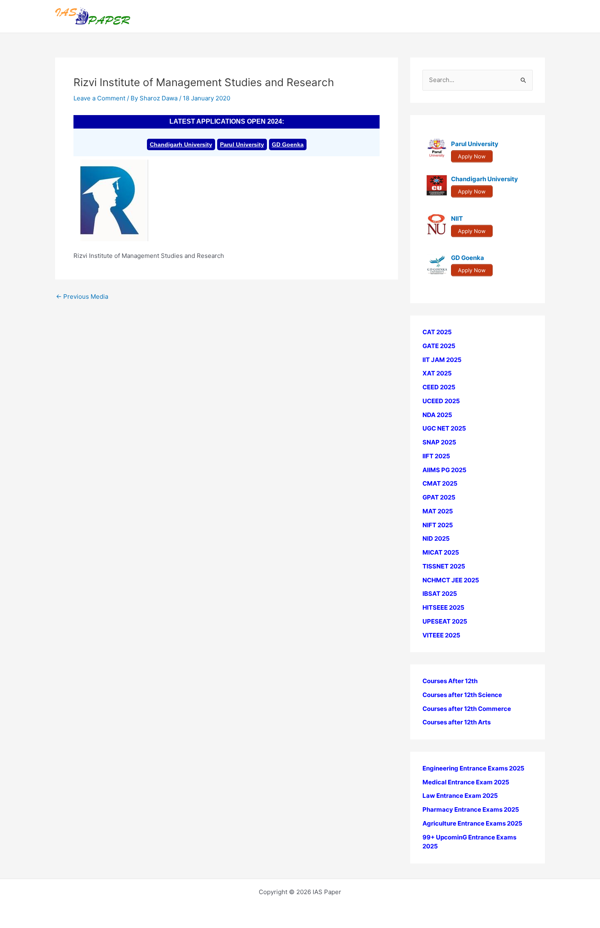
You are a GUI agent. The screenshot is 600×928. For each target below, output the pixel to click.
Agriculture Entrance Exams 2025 (472, 823)
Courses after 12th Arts (456, 722)
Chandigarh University (181, 144)
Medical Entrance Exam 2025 (465, 782)
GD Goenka (288, 144)
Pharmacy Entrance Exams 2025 (470, 809)
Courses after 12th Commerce (466, 709)
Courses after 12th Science (462, 695)
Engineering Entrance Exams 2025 (473, 768)
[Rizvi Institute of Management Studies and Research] (114, 200)
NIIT (457, 218)
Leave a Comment (99, 98)
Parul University (242, 144)
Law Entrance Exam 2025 (460, 795)
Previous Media (82, 296)
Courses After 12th (450, 681)
